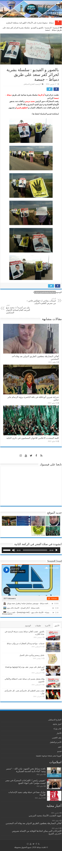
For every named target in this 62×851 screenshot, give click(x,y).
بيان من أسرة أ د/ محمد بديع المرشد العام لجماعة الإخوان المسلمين (18, 309)
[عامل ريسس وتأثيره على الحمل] (53, 659)
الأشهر (56, 625)
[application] (31, 550)
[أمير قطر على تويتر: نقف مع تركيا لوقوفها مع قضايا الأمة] (53, 671)
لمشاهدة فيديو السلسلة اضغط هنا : (45, 114)
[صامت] (13, 550)
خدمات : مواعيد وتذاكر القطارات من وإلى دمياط (25, 643)
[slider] (7, 549)
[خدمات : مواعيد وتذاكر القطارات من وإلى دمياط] (53, 647)
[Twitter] (31, 455)
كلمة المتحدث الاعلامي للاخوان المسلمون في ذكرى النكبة (31, 23)
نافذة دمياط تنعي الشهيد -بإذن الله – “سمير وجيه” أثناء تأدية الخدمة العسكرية (26, 769)
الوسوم (28, 625)
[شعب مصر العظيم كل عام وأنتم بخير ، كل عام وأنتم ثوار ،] (53, 694)
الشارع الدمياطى (29, 84)
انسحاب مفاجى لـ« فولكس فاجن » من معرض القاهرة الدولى (41, 301)
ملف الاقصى (56, 738)
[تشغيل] (56, 550)
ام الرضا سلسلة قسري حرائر (45, 292)
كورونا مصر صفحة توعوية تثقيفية (48, 756)
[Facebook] (36, 455)
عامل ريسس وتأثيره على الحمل (31, 655)
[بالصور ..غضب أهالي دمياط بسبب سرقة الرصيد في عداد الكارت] (53, 635)
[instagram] (20, 455)
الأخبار (59, 733)
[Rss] (41, 455)
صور (59, 747)
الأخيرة (47, 625)
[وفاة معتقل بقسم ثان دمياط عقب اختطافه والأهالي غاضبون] (53, 683)
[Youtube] (26, 455)
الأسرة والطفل (55, 742)
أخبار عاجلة (57, 724)
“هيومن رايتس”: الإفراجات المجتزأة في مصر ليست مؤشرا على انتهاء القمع (25, 781)
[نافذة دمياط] (31, 9)
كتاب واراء (57, 729)
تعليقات (38, 625)
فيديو (59, 751)
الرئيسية (56, 28)
